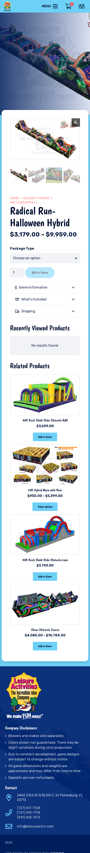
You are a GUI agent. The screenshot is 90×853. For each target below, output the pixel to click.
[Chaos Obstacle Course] (45, 586)
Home (14, 198)
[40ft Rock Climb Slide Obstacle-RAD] (45, 377)
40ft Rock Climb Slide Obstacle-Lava (45, 560)
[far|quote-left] (83, 6)
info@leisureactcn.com (35, 826)
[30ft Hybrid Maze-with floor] (45, 446)
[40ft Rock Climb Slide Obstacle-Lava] (45, 516)
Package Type (22, 248)
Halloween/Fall (23, 202)
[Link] (7, 6)
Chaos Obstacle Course (45, 630)
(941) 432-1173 (28, 817)
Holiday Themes (36, 198)
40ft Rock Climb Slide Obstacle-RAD (45, 420)
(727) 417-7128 (28, 808)
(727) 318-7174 (28, 813)
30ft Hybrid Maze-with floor (45, 490)
